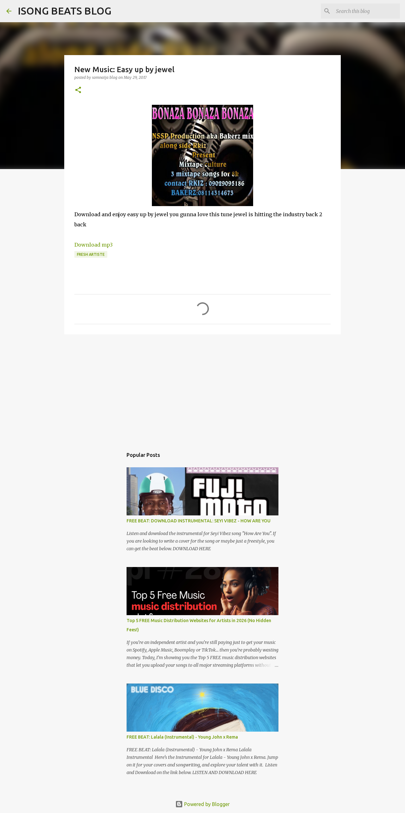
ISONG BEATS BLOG (64, 10)
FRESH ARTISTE (91, 254)
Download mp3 (93, 245)
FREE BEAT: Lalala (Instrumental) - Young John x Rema (182, 737)
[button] (78, 90)
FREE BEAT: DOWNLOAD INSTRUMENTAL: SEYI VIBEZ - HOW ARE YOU (199, 520)
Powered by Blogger (206, 804)
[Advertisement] (202, 388)
